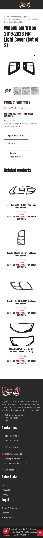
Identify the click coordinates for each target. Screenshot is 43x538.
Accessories (16, 17)
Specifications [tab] (16, 135)
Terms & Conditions (10, 508)
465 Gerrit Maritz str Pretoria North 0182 (14, 418)
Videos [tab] (12, 143)
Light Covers (21, 123)
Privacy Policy (8, 517)
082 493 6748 (19, 113)
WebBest (25, 535)
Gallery (5, 494)
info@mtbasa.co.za (13, 454)
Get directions (11, 470)
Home (6, 17)
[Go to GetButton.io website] (6, 535)
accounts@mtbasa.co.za (16, 463)
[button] (35, 55)
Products (6, 490)
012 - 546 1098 (12, 436)
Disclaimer (6, 513)
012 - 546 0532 (12, 440)
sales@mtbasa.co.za (14, 458)
